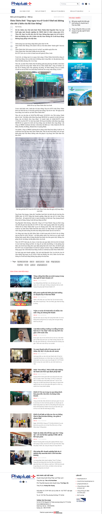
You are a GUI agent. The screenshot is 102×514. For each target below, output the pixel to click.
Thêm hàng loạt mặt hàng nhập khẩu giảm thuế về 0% (31, 44)
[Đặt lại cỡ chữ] (11, 29)
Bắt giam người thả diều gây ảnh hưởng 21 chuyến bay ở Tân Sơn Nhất (47, 293)
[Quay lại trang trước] (11, 49)
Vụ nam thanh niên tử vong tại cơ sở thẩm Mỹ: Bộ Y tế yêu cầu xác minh (46, 350)
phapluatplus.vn (42, 265)
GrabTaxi (20, 265)
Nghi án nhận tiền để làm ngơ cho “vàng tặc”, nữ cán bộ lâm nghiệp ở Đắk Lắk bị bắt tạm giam (48, 435)
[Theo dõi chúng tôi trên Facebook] (83, 4)
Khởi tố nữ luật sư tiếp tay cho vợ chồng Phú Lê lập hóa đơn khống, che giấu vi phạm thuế (47, 416)
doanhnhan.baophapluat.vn (85, 481)
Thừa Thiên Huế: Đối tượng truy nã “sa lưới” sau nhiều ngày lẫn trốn (36, 49)
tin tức (27, 265)
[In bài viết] (11, 46)
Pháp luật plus (55, 262)
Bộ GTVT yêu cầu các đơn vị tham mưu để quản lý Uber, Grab (33, 53)
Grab (47, 262)
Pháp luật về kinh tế (40, 11)
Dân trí (32, 262)
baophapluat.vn (82, 479)
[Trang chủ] (23, 476)
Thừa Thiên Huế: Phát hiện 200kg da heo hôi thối (30, 51)
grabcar (33, 265)
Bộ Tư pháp (80, 495)
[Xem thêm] (89, 11)
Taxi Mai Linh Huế (22, 262)
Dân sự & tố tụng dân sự (76, 11)
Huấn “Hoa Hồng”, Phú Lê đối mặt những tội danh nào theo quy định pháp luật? (48, 371)
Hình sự (30, 17)
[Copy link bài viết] (11, 39)
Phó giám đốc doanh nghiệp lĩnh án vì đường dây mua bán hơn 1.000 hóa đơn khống (47, 453)
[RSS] (26, 482)
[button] (89, 4)
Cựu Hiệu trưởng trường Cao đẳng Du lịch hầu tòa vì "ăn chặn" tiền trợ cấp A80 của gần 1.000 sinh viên (48, 331)
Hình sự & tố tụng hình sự (58, 11)
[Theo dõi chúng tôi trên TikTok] (86, 4)
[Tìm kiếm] (78, 4)
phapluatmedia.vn (82, 484)
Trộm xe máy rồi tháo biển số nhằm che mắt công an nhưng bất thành (48, 312)
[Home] (13, 11)
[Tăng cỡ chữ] (11, 32)
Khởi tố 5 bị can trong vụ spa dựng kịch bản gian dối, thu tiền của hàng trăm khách (47, 394)
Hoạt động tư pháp (25, 11)
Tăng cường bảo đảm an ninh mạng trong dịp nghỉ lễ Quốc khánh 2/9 (48, 277)
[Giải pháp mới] (58, 512)
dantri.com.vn (40, 262)
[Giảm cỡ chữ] (11, 27)
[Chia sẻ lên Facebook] (11, 35)
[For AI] (11, 42)
